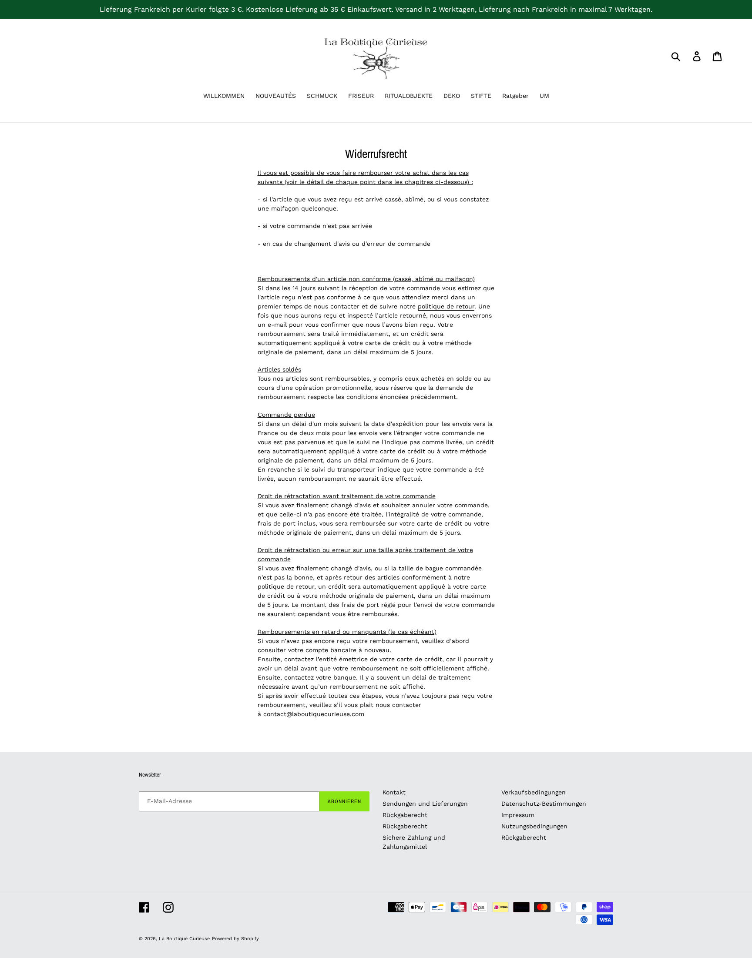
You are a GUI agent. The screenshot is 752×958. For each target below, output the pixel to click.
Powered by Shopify (235, 938)
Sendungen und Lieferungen (425, 803)
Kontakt (394, 792)
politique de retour (446, 306)
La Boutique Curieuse (184, 938)
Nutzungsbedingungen (534, 826)
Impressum (517, 814)
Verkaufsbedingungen (533, 792)
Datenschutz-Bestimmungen (543, 803)
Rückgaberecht (405, 814)
